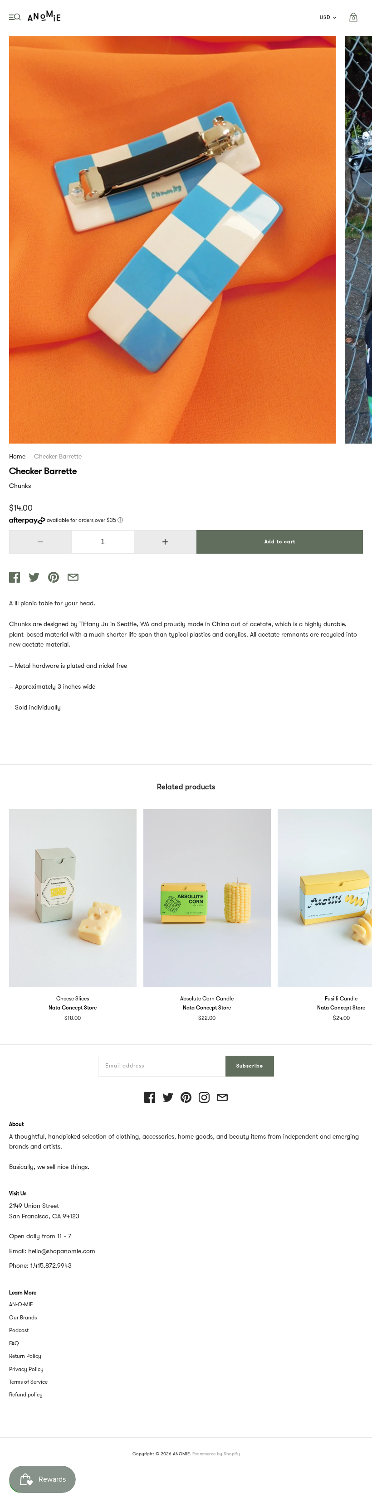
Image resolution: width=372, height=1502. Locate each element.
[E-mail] (222, 1098)
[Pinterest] (186, 1098)
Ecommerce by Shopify (216, 1453)
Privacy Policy (26, 1369)
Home (17, 456)
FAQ (14, 1343)
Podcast (19, 1330)
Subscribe (249, 1066)
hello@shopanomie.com (61, 1251)
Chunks (20, 485)
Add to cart (279, 542)
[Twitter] (167, 1098)
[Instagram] (204, 1098)
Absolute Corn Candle (207, 998)
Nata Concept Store (73, 1008)
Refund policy (26, 1394)
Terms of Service (28, 1382)
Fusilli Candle (341, 998)
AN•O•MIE (21, 1304)
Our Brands (23, 1317)
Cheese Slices (72, 998)
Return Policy (25, 1356)
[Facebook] (149, 1098)
